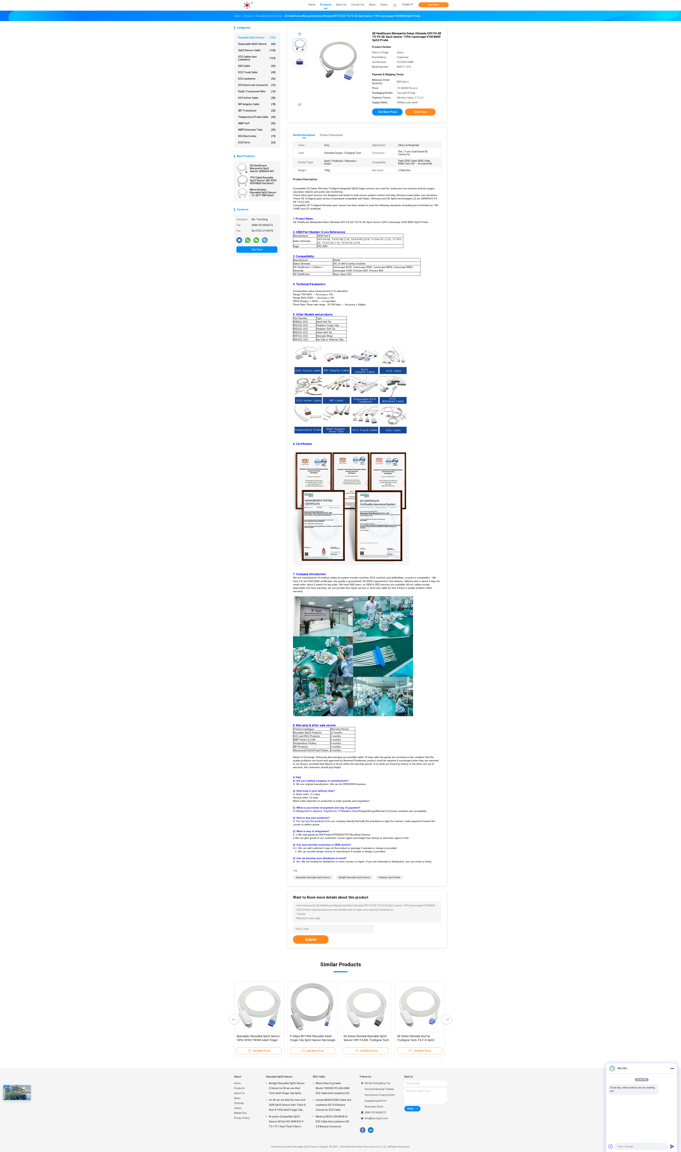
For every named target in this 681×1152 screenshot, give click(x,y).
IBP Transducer (257, 110)
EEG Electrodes (257, 136)
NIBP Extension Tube (257, 129)
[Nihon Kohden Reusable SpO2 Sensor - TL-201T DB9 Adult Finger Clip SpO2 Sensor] (242, 193)
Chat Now (433, 4)
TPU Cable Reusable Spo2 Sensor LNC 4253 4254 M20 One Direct (263, 180)
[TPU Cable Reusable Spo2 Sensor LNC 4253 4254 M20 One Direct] (242, 181)
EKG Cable (257, 66)
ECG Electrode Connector (257, 85)
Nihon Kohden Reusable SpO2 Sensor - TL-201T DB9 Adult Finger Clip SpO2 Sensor (263, 192)
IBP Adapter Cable (257, 104)
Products (239, 1088)
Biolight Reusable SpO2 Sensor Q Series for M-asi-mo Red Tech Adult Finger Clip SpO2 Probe (287, 1089)
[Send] (672, 1146)
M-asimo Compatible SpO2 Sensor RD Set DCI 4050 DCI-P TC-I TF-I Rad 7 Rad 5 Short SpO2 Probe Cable (286, 1122)
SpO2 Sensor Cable (257, 50)
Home (237, 1083)
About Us (239, 1093)
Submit (311, 939)
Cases (237, 1108)
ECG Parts (257, 142)
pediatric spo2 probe (389, 877)
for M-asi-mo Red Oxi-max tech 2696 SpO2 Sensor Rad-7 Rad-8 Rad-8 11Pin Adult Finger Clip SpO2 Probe (287, 1105)
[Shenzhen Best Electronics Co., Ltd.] (248, 5)
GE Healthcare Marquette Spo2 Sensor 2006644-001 (262, 168)
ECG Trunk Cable (257, 72)
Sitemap (239, 1103)
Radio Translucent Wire (257, 91)
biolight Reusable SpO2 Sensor (354, 877)
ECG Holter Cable (257, 97)
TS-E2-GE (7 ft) (331, 242)
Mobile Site (240, 1113)
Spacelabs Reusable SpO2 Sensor (313, 877)
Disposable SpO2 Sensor (257, 44)
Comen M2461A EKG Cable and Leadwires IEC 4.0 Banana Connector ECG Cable (333, 1104)
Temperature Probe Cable (257, 117)
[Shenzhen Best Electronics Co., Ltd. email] (239, 240)
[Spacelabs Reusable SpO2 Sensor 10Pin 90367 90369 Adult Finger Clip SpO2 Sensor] (259, 1006)
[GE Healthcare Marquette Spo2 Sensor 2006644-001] (242, 169)
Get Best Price (387, 112)
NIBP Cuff (257, 123)
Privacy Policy (242, 1118)
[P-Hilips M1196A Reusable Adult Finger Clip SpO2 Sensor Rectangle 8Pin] (312, 1006)
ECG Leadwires (257, 78)
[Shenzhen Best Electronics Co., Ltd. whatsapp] (248, 240)
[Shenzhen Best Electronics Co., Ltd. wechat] (256, 240)
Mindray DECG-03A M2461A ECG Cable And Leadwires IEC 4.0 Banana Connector (332, 1121)
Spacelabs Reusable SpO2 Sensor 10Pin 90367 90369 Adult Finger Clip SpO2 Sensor (258, 1040)
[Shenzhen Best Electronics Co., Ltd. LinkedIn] (371, 1130)
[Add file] (610, 1146)
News (237, 1098)
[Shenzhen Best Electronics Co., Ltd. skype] (265, 240)
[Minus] (672, 1068)
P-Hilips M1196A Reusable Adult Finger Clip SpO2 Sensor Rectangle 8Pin (312, 1040)
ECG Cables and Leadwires (257, 58)
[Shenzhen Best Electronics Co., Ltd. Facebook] (363, 1130)
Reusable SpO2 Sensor (257, 37)
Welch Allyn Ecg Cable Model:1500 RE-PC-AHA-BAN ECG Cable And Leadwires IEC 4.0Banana (332, 1089)
